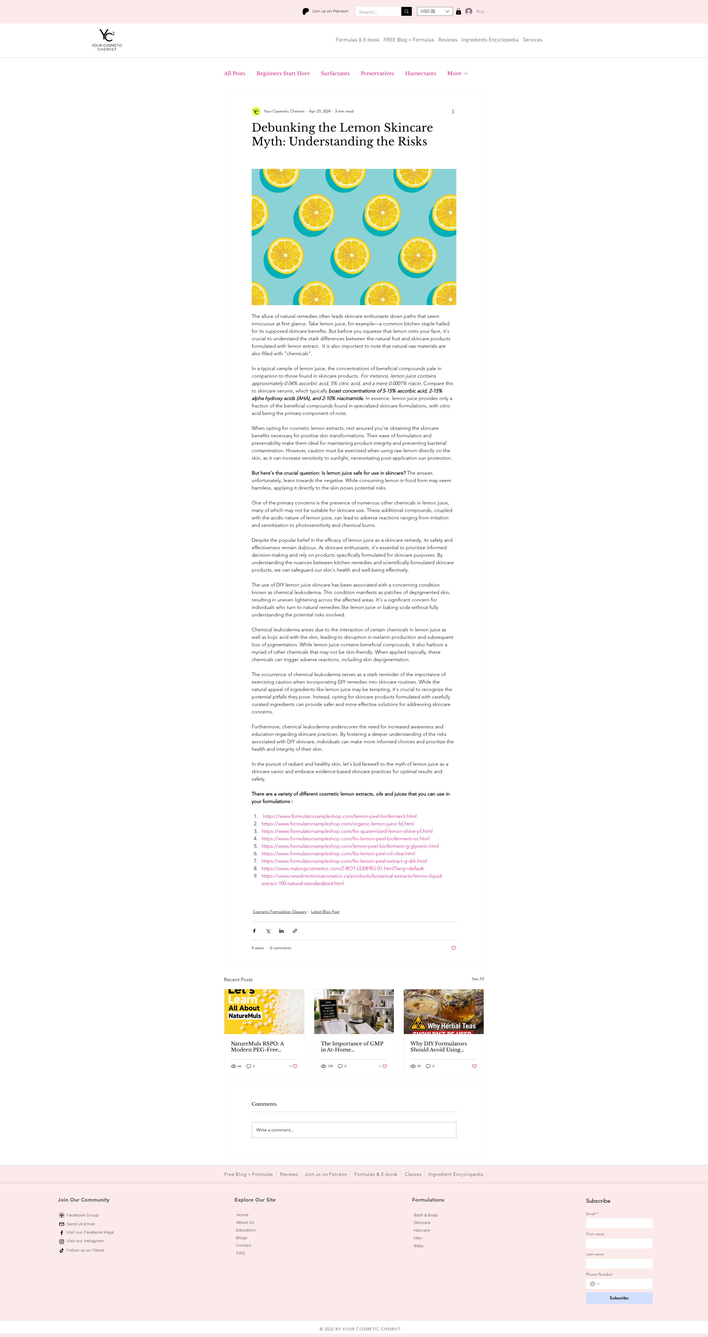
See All (478, 978)
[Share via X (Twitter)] (267, 930)
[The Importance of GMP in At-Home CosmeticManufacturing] (354, 1011)
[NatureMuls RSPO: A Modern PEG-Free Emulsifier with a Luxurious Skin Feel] (264, 1011)
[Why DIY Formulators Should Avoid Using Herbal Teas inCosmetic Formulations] (444, 1011)
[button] (435, 11)
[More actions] (453, 111)
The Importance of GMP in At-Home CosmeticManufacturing (352, 1047)
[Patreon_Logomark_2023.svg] (305, 11)
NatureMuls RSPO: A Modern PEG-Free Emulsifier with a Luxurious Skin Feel (257, 1047)
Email (592, 1214)
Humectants (420, 73)
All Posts (234, 73)
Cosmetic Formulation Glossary (279, 911)
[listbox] (435, 11)
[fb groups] (62, 1215)
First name (595, 1234)
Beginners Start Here (283, 73)
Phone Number (599, 1274)
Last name (595, 1254)
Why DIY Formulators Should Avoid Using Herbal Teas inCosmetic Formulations (440, 1047)
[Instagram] (62, 1242)
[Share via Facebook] (254, 930)
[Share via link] (295, 930)
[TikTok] (62, 1250)
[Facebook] (62, 1233)
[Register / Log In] (467, 11)
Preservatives (377, 73)
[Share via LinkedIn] (281, 930)
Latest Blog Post (325, 911)
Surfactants (335, 73)
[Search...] (406, 11)
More (454, 73)
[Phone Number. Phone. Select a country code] (594, 1284)
